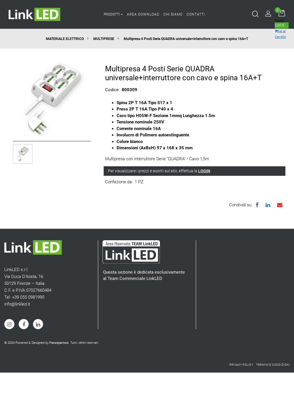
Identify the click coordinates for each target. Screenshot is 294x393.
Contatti (196, 14)
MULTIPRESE (103, 39)
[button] (52, 98)
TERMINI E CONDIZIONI (273, 364)
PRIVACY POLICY (241, 364)
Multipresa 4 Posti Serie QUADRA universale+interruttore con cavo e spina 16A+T (186, 39)
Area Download (143, 14)
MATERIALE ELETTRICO (65, 39)
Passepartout (59, 343)
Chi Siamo (173, 14)
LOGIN (204, 171)
